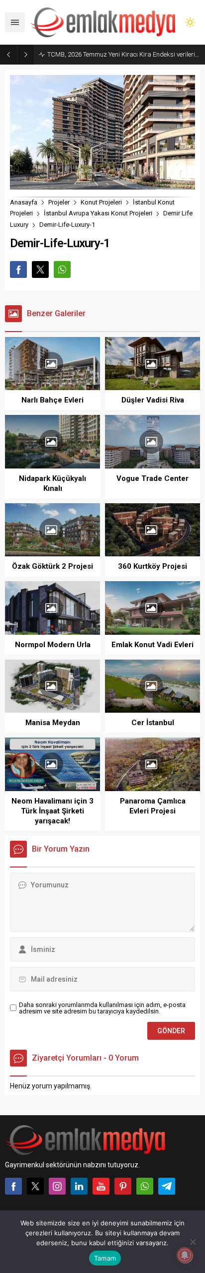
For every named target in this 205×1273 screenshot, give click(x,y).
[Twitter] (35, 1186)
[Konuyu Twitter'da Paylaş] (40, 269)
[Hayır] (193, 1242)
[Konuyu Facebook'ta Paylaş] (18, 269)
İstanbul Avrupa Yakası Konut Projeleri (98, 213)
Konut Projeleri (101, 202)
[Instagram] (57, 1186)
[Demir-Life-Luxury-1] (102, 185)
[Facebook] (13, 1186)
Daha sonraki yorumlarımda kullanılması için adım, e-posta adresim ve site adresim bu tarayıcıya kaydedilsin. (102, 1008)
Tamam (105, 1258)
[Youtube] (101, 1186)
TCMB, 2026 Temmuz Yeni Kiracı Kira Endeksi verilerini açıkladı (123, 54)
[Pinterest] (122, 1186)
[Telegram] (166, 1186)
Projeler (59, 202)
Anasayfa (23, 202)
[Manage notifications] (185, 1255)
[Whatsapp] (144, 1186)
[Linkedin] (79, 1186)
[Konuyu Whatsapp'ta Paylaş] (62, 269)
